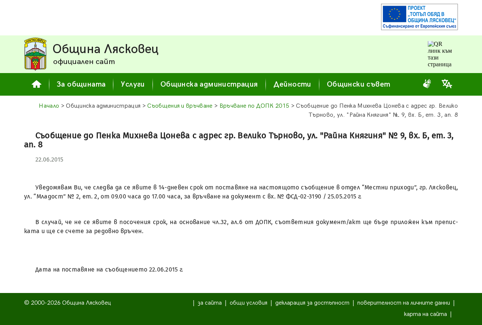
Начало (49, 106)
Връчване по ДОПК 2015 (255, 106)
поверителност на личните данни (403, 303)
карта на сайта (425, 314)
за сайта (210, 303)
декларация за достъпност (312, 303)
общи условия (248, 303)
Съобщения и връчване (179, 106)
